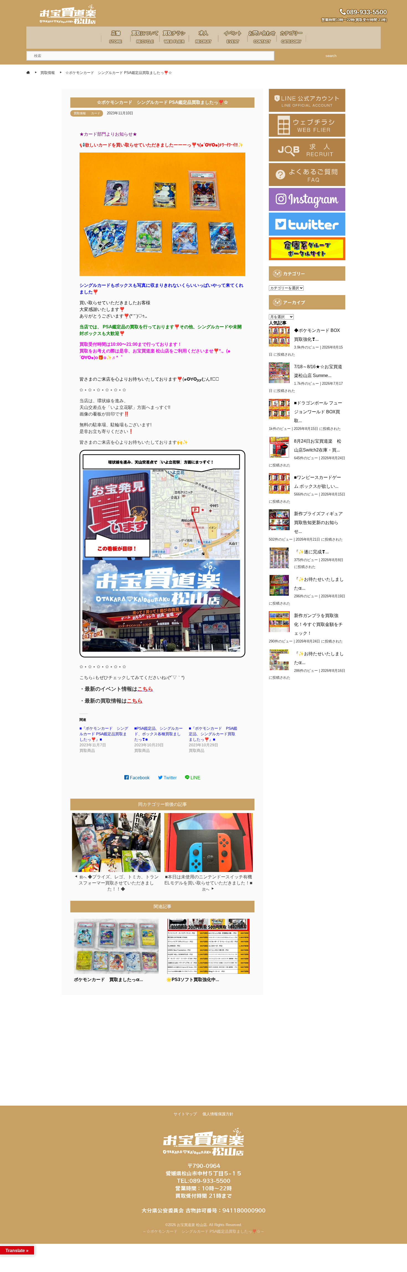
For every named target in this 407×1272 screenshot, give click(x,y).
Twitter (170, 777)
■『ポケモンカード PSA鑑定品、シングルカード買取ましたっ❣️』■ (213, 734)
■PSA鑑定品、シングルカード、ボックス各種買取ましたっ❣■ (158, 734)
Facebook (139, 777)
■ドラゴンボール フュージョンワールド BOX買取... (318, 412)
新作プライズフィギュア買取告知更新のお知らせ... (318, 522)
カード (95, 113)
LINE (194, 777)
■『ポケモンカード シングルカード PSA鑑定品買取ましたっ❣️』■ (103, 734)
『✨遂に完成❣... (311, 551)
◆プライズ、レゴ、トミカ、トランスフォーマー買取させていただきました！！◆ (119, 883)
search (331, 56)
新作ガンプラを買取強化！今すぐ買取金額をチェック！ (318, 624)
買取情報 (80, 113)
